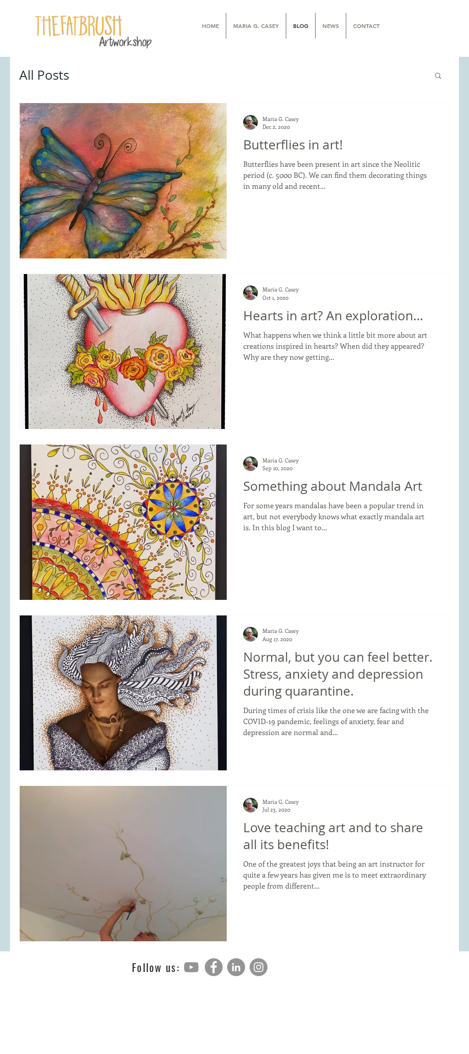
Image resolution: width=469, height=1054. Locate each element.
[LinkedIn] (236, 967)
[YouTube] (191, 967)
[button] (438, 76)
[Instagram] (258, 967)
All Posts (44, 75)
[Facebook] (214, 967)
